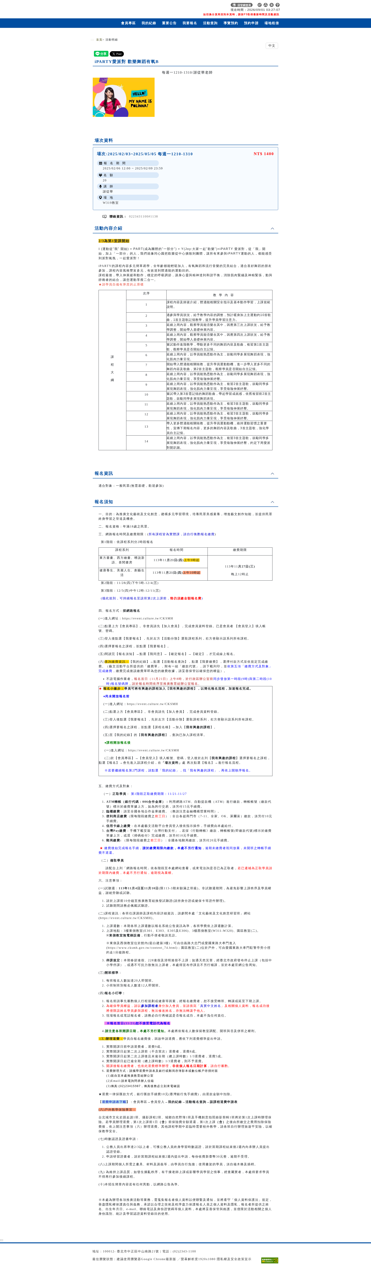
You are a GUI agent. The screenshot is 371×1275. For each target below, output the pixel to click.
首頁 (99, 39)
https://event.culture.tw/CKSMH (147, 618)
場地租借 (272, 23)
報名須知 (104, 501)
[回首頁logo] (118, 6)
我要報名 (190, 23)
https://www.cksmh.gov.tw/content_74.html (142, 947)
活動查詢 (210, 23)
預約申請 (251, 23)
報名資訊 (104, 473)
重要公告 (169, 23)
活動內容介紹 (109, 228)
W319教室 (111, 202)
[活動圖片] (124, 97)
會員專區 (128, 23)
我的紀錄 (149, 23)
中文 (271, 46)
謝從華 (108, 191)
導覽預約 (231, 23)
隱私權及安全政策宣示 (234, 1259)
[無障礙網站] (270, 1263)
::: (92, 39)
